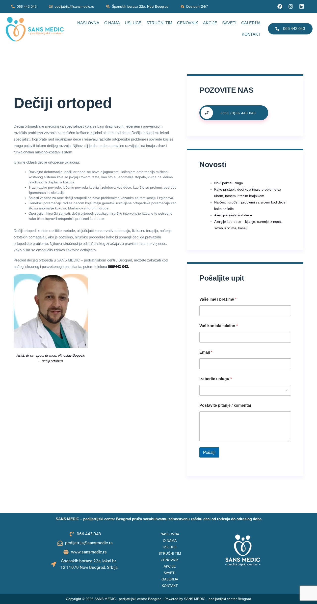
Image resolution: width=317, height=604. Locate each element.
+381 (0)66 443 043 (238, 113)
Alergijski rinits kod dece (233, 215)
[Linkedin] (302, 6)
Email (205, 352)
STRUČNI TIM (159, 23)
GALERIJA (251, 23)
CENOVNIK (187, 23)
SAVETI (229, 23)
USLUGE (133, 23)
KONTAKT (251, 34)
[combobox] (245, 390)
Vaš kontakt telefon (218, 326)
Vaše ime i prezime (218, 299)
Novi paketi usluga (228, 183)
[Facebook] (280, 6)
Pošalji (209, 452)
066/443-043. (118, 266)
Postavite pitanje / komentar (225, 405)
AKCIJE (210, 23)
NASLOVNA (88, 23)
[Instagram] (291, 6)
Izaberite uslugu (215, 379)
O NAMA (112, 23)
